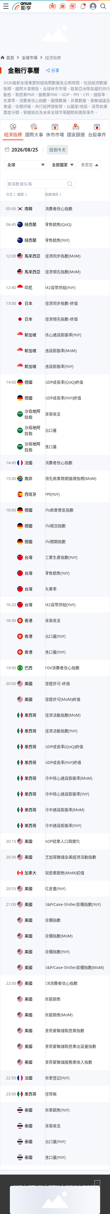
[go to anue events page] (83, 6)
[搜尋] (70, 184)
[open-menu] (5, 6)
